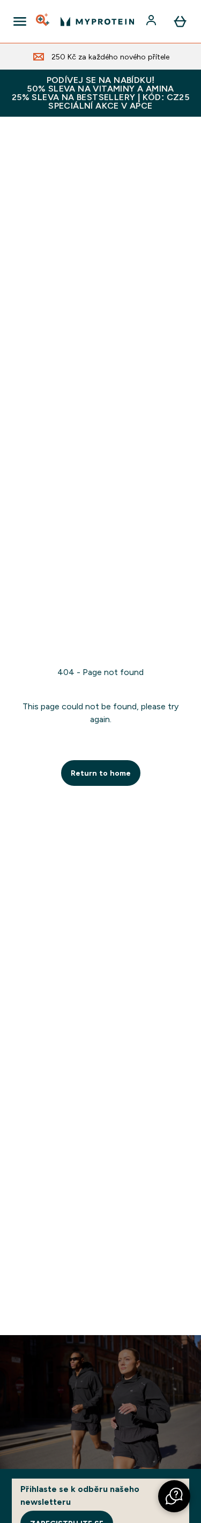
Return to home (101, 773)
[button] (174, 1496)
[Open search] (43, 21)
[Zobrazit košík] (180, 21)
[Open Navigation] (19, 21)
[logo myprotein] (97, 21)
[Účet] (152, 21)
